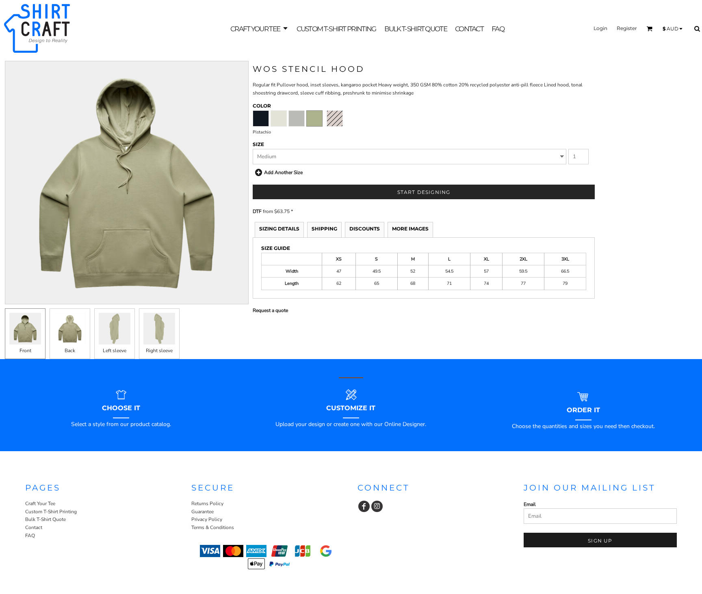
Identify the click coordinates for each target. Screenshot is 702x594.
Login (600, 28)
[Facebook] (364, 506)
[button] (259, 29)
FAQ (30, 535)
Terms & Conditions (212, 527)
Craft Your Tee (40, 503)
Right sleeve (159, 350)
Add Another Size (283, 172)
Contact (33, 527)
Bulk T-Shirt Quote (45, 519)
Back (70, 350)
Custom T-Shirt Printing (51, 511)
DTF (257, 211)
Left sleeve (114, 350)
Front (25, 350)
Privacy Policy (206, 519)
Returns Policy (207, 503)
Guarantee (202, 511)
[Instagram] (377, 506)
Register (627, 28)
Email (530, 504)
